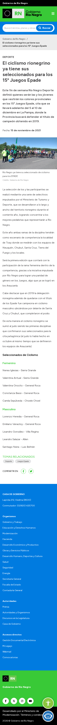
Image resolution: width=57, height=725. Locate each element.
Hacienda (7, 539)
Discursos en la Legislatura (16, 618)
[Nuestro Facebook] (6, 701)
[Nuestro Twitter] (14, 701)
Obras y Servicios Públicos (16, 550)
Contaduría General (12, 590)
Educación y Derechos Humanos (19, 527)
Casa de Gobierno (12, 624)
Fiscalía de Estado (12, 584)
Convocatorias (10, 657)
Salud (5, 562)
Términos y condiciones (33, 714)
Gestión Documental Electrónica (19, 640)
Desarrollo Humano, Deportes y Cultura (22, 556)
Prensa (6, 606)
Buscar (46, 27)
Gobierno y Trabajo (12, 522)
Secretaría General (12, 579)
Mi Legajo (7, 646)
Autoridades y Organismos (16, 612)
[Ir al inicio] (23, 14)
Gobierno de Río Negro (14, 39)
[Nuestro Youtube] (30, 701)
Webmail (7, 651)
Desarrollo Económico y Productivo (21, 545)
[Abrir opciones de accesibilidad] (48, 703)
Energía (6, 573)
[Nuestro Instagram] (22, 701)
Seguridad (8, 567)
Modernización (10, 533)
